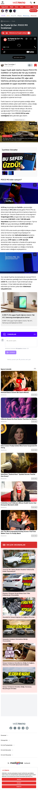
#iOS (8, 16)
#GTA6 (3, 16)
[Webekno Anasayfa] (19, 724)
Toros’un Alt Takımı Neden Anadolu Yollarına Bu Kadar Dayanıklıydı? (18, 570)
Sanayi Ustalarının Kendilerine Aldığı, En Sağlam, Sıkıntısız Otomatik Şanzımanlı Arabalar (19, 664)
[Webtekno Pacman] (10, 10)
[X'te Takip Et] (15, 728)
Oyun (21, 7)
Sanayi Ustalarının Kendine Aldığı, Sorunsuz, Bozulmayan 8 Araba (17, 687)
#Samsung (26, 16)
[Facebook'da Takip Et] (11, 728)
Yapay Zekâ (4, 7)
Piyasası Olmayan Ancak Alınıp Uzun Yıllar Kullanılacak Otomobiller (16, 594)
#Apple (19, 16)
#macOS (13, 16)
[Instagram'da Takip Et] (19, 728)
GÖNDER (12, 352)
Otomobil (28, 7)
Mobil (11, 7)
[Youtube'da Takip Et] (27, 728)
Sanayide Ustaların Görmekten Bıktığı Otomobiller (15, 640)
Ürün (16, 7)
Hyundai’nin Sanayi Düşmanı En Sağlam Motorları (19, 617)
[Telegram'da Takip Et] (23, 728)
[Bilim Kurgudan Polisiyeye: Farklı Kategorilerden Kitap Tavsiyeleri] (14, 10)
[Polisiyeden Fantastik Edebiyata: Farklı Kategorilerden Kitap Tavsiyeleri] (2, 10)
